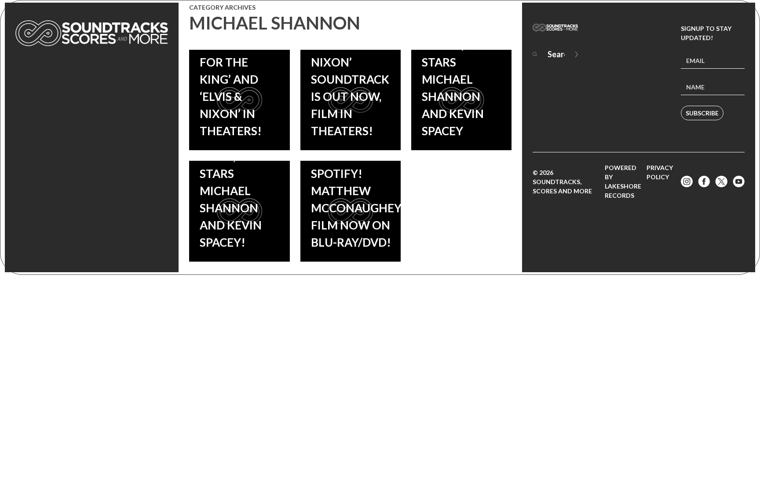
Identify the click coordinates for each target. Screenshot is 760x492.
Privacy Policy (660, 172)
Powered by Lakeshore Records (623, 181)
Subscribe (702, 113)
